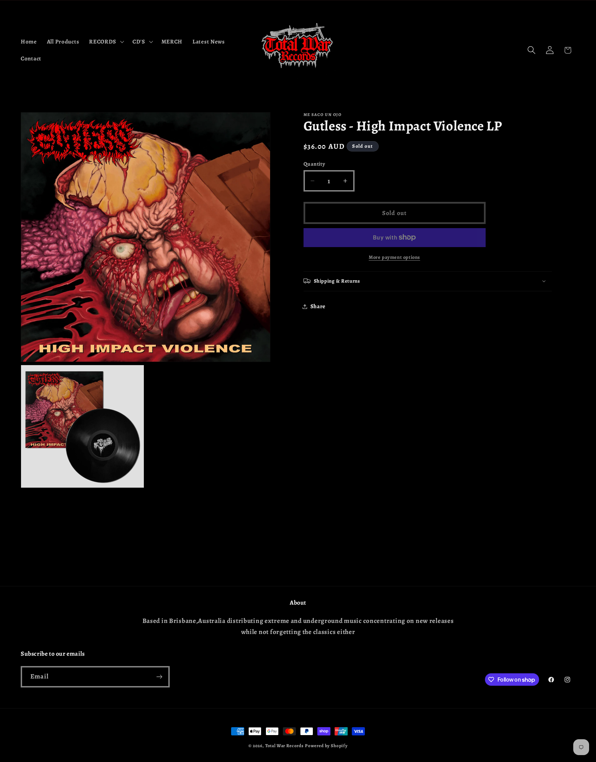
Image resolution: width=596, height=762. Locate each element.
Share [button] (318, 306)
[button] (106, 41)
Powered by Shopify (326, 746)
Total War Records (284, 746)
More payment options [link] (394, 257)
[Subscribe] (159, 676)
